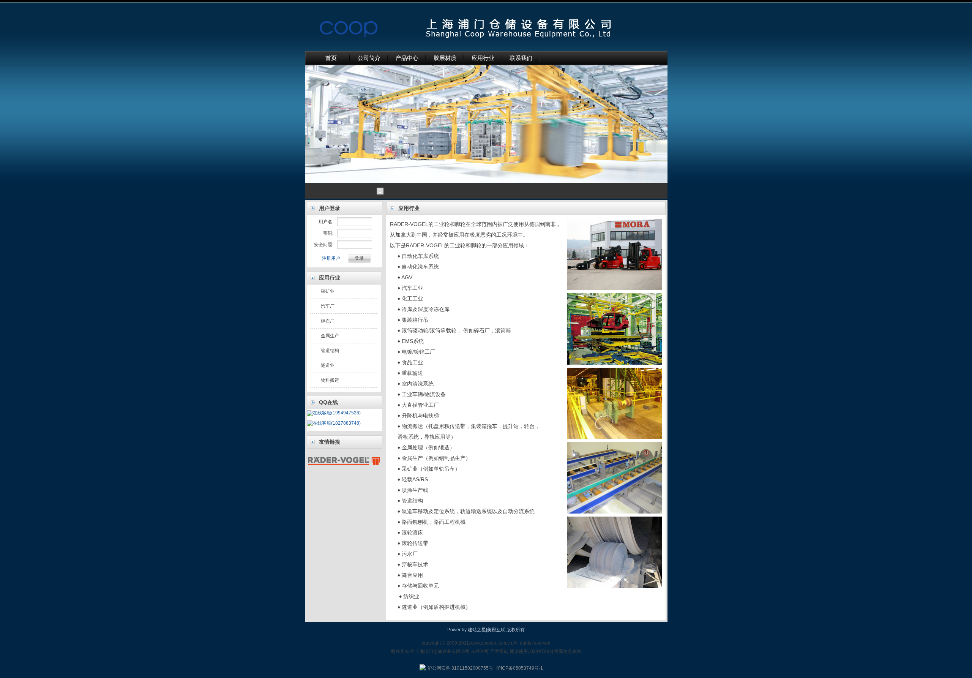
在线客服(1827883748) (337, 423)
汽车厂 (328, 306)
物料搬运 (330, 380)
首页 (331, 58)
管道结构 (330, 350)
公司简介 (369, 58)
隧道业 (328, 365)
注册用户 (331, 258)
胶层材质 (445, 58)
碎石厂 (328, 321)
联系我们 (521, 58)
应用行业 (483, 58)
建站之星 (477, 629)
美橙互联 (496, 629)
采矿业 (328, 291)
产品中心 (407, 58)
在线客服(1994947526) (337, 413)
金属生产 (330, 335)
